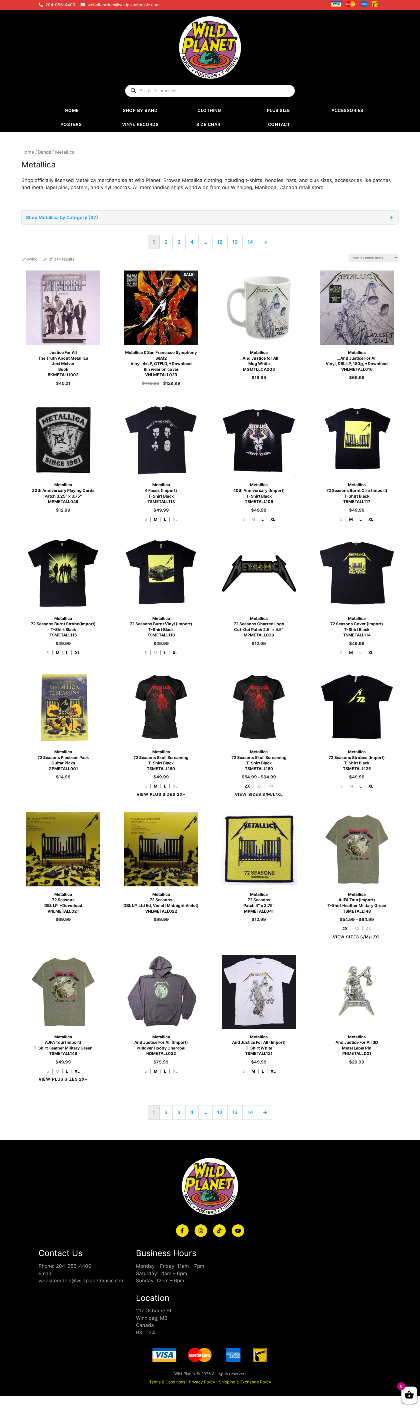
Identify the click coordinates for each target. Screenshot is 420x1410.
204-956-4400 (60, 4)
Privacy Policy (202, 1381)
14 (250, 242)
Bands (44, 152)
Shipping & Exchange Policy (245, 1381)
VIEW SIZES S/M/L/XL (259, 794)
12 (220, 242)
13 (235, 242)
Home (27, 152)
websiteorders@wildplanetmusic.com (123, 4)
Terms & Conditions (167, 1381)
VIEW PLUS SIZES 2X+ (161, 794)
